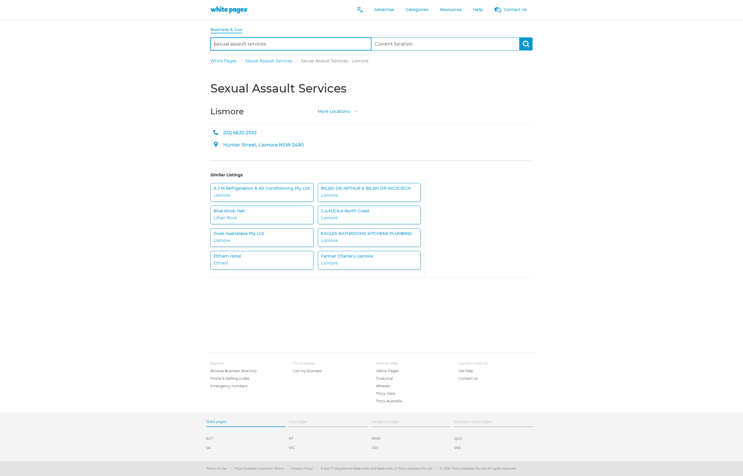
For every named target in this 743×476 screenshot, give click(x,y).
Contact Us (515, 9)
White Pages (224, 61)
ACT (209, 438)
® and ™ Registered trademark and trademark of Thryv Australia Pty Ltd (376, 468)
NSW (376, 438)
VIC (292, 448)
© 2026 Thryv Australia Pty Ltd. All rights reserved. (478, 468)
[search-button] (525, 44)
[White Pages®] (229, 9)
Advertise (384, 9)
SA (208, 448)
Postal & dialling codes (229, 378)
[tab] (228, 30)
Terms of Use (217, 468)
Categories (417, 9)
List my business (307, 371)
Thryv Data (385, 393)
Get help (466, 371)
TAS (375, 448)
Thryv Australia (389, 401)
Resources (450, 9)
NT (291, 438)
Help (478, 9)
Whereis (383, 386)
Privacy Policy (302, 468)
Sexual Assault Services (269, 61)
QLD (458, 438)
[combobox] (291, 44)
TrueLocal (384, 378)
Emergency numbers (229, 386)
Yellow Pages (387, 371)
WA (457, 448)
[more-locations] (356, 111)
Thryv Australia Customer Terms (259, 468)
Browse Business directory (233, 371)
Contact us (468, 378)
